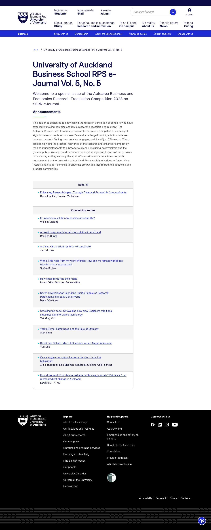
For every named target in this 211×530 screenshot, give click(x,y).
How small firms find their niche (58, 278)
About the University (75, 422)
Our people (69, 467)
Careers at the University (77, 479)
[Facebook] (153, 425)
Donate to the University (121, 445)
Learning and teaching (76, 454)
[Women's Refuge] (111, 481)
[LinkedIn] (160, 425)
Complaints (113, 451)
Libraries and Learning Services (81, 447)
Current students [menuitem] (162, 33)
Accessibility (145, 498)
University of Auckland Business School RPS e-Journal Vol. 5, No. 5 (83, 49)
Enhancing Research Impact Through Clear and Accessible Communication (83, 192)
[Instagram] (167, 425)
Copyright (161, 498)
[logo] (32, 18)
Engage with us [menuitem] (185, 33)
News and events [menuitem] (138, 33)
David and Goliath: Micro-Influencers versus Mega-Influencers (76, 343)
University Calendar (74, 473)
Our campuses (71, 441)
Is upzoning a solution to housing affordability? (67, 218)
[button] (189, 12)
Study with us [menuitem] (61, 33)
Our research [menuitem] (81, 33)
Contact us (113, 422)
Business (23, 33)
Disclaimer (186, 498)
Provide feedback (117, 457)
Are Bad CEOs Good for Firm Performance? (65, 246)
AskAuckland (114, 428)
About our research (74, 435)
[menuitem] (61, 12)
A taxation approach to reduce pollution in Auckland (70, 232)
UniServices (70, 486)
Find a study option (74, 460)
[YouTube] (175, 425)
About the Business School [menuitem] (108, 33)
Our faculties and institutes (78, 428)
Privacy (173, 498)
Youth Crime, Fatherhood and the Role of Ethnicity (69, 328)
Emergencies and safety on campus (123, 436)
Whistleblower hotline (119, 464)
